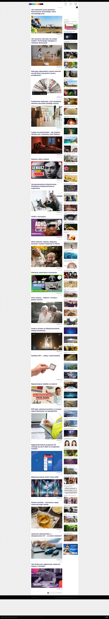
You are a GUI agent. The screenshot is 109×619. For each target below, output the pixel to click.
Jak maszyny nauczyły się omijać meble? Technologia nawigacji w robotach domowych (44, 41)
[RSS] (77, 1)
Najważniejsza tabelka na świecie (44, 384)
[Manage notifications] (107, 617)
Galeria (76, 5)
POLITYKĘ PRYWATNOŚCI (64, 597)
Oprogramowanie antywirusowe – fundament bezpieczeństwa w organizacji (44, 186)
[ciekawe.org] (36, 4)
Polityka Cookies (15, 617)
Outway (39, 597)
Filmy (70, 5)
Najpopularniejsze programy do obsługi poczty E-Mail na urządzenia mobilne (45, 447)
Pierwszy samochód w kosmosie (44, 272)
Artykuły (65, 5)
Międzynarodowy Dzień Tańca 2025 (44, 477)
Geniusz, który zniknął (40, 159)
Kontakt (36, 597)
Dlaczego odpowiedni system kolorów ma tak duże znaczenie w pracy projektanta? (46, 73)
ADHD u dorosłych (38, 217)
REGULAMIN (69, 597)
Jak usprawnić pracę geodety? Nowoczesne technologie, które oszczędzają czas (43, 11)
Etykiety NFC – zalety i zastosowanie (45, 356)
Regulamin (32, 597)
